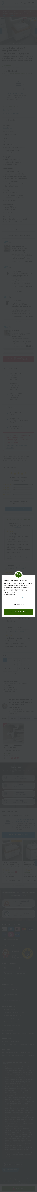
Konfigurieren (19, 604)
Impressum (7, 597)
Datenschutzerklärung (17, 597)
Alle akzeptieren (20, 612)
